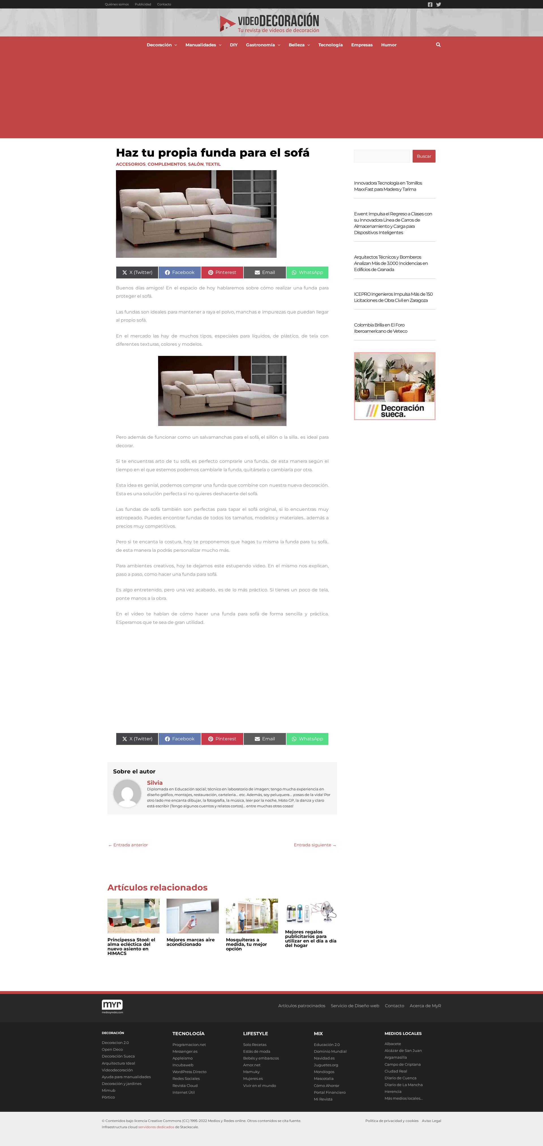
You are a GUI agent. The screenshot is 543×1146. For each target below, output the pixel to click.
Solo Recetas (254, 1044)
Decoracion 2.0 (115, 1042)
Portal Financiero (330, 1092)
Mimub (108, 1090)
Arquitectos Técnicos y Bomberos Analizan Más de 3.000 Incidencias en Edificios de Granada (391, 263)
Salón (196, 164)
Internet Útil (184, 1092)
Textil (213, 164)
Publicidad (143, 4)
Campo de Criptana (403, 1064)
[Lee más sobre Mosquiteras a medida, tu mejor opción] (252, 915)
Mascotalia (324, 1078)
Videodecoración (117, 1070)
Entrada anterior (128, 844)
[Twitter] (438, 4)
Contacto (164, 4)
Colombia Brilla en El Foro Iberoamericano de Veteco (380, 328)
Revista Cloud (185, 1085)
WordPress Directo (189, 1071)
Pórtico (108, 1097)
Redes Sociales (186, 1078)
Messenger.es (185, 1051)
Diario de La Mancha (404, 1084)
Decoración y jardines (121, 1083)
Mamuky (251, 1071)
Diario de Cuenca (401, 1078)
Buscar (424, 156)
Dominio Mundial (330, 1051)
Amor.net (251, 1065)
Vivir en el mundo (259, 1085)
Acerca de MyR (425, 1005)
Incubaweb (183, 1065)
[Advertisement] (271, 95)
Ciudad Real (396, 1071)
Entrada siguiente (315, 844)
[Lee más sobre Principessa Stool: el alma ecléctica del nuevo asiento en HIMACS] (133, 915)
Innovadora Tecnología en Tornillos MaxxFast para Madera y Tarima (388, 186)
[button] (174, 44)
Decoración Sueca (118, 1056)
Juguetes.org (326, 1065)
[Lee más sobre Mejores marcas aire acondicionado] (193, 915)
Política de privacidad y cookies (392, 1121)
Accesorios (131, 164)
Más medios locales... (404, 1098)
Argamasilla (396, 1057)
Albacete (393, 1043)
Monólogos (324, 1071)
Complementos (167, 164)
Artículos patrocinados (301, 1005)
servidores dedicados (156, 1127)
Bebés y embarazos (261, 1058)
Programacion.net (189, 1044)
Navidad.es (324, 1058)
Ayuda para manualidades (126, 1076)
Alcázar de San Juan (403, 1050)
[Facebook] (430, 4)
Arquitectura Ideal (118, 1063)
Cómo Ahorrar (326, 1085)
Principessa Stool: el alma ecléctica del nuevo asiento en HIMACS (131, 946)
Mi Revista (323, 1099)
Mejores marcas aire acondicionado (191, 942)
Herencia (393, 1091)
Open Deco (112, 1049)
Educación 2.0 (327, 1044)
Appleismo (183, 1058)
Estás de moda (256, 1051)
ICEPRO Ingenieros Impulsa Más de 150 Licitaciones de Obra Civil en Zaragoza (393, 297)
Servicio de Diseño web (355, 1005)
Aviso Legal (431, 1121)
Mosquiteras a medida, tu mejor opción (246, 944)
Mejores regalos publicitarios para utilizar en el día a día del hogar (311, 938)
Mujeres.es (253, 1078)
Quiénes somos (117, 4)
